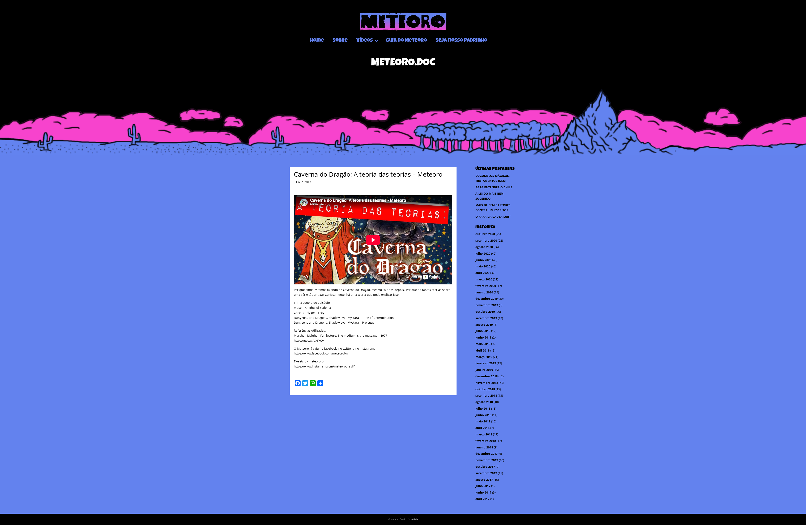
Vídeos (364, 40)
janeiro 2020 (484, 292)
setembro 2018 (486, 395)
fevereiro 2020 (485, 286)
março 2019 (483, 357)
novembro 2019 (486, 305)
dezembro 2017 (486, 454)
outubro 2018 (485, 389)
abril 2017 (482, 499)
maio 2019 (482, 344)
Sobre (340, 40)
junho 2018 (483, 415)
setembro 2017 (486, 473)
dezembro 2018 (486, 376)
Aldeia (414, 519)
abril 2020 (482, 273)
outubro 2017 (485, 467)
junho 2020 (483, 260)
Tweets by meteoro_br (309, 361)
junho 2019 (483, 337)
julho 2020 (482, 253)
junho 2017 (483, 492)
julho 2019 (482, 331)
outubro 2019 (485, 312)
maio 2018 (482, 421)
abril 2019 (482, 350)
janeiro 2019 (484, 370)
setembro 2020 (486, 240)
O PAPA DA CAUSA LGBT (493, 217)
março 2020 (483, 279)
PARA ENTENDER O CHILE (493, 187)
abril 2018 (482, 428)
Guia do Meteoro (406, 40)
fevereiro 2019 (485, 363)
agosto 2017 (484, 480)
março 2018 (483, 434)
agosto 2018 (484, 402)
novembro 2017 (486, 460)
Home (317, 40)
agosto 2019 (484, 325)
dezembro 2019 (486, 299)
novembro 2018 (486, 383)
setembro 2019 (486, 318)
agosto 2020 (484, 247)
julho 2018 (482, 408)
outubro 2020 (485, 234)
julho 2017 (482, 486)
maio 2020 (482, 266)
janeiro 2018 (484, 447)
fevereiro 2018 (485, 441)
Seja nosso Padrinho (461, 40)
